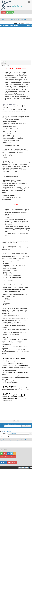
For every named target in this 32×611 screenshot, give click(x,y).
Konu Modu (29, 25)
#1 (30, 65)
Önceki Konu (5, 424)
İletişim (4, 462)
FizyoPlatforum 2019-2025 (5, 466)
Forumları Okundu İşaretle (8, 456)
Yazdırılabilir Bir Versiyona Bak (8, 431)
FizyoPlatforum (3, 19)
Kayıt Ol (11, 12)
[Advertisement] (16, 43)
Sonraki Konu (12, 424)
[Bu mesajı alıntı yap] (17, 421)
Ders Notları (24, 19)
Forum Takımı (13, 462)
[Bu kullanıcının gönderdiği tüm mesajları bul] (15, 421)
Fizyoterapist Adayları (14, 19)
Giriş (3, 12)
